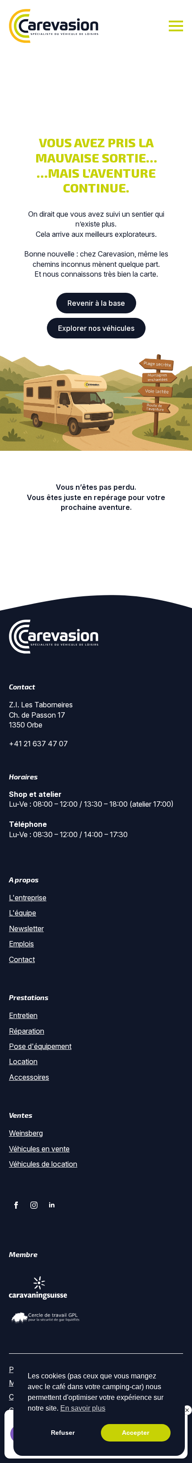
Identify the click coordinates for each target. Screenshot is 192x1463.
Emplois (21, 943)
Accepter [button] (135, 1432)
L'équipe (22, 912)
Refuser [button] (63, 1432)
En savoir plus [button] (82, 1408)
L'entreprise (27, 897)
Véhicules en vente (39, 1148)
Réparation (26, 1031)
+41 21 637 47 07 (38, 743)
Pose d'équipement (40, 1046)
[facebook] (16, 1205)
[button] (187, 1410)
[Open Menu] (176, 26)
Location (23, 1061)
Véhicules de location (43, 1163)
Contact (22, 959)
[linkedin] (52, 1205)
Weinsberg (26, 1133)
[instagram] (34, 1205)
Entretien (23, 1015)
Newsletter (26, 928)
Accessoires (29, 1077)
